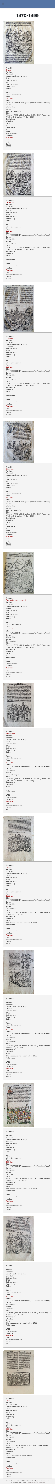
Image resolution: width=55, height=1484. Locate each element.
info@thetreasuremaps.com (14, 142)
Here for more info (11, 133)
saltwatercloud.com (43, 1481)
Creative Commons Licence (36, 1482)
